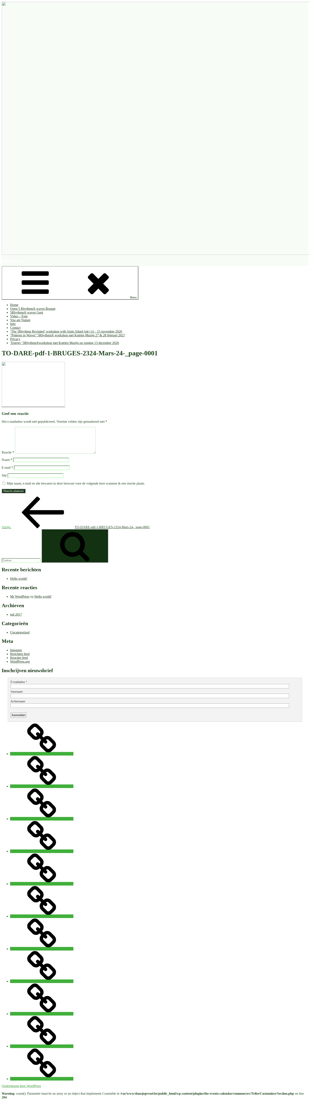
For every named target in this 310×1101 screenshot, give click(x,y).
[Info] (41, 916)
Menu (133, 297)
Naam (7, 460)
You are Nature (20, 320)
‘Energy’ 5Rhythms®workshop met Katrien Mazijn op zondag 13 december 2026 (64, 343)
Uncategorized (20, 632)
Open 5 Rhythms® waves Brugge (32, 308)
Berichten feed (20, 654)
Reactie (8, 452)
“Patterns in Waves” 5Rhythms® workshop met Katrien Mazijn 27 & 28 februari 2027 (67, 335)
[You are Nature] (41, 884)
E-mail (7, 467)
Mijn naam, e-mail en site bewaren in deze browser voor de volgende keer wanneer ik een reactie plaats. (76, 483)
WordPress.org (20, 661)
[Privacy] (41, 1046)
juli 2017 (16, 614)
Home (14, 305)
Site (4, 475)
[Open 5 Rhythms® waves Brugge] (41, 786)
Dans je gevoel (12, 261)
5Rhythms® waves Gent (26, 312)
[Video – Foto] (41, 851)
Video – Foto (19, 316)
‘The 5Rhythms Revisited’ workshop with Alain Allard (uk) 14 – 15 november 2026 (66, 331)
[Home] (41, 754)
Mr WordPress (19, 596)
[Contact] (41, 949)
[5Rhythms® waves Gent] (41, 819)
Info (13, 324)
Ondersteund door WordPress (21, 1086)
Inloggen (16, 650)
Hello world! (18, 578)
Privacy (15, 339)
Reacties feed (19, 658)
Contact (15, 327)
